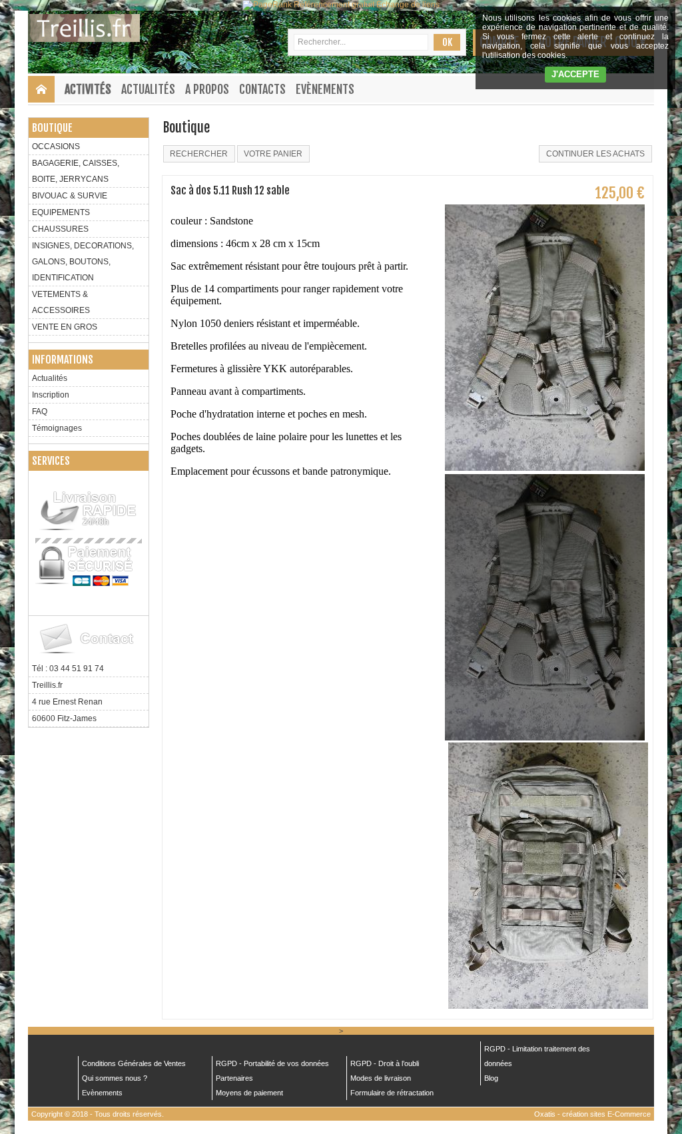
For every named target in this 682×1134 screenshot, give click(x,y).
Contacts (262, 89)
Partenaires (234, 1078)
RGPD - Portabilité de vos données (272, 1063)
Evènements (325, 89)
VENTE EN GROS (64, 327)
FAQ (39, 411)
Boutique (52, 128)
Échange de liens (408, 4)
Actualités (148, 89)
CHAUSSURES (60, 229)
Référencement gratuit (334, 4)
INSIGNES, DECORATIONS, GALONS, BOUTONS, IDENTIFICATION (83, 261)
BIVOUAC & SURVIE (69, 195)
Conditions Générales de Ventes (134, 1063)
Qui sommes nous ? (114, 1078)
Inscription (50, 395)
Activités (88, 89)
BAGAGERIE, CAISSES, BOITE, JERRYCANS (75, 171)
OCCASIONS (56, 146)
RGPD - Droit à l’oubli (384, 1063)
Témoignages (57, 428)
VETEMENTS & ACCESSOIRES (61, 302)
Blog (491, 1078)
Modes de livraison (380, 1078)
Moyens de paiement (249, 1093)
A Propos (207, 89)
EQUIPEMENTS (61, 212)
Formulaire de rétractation (392, 1093)
